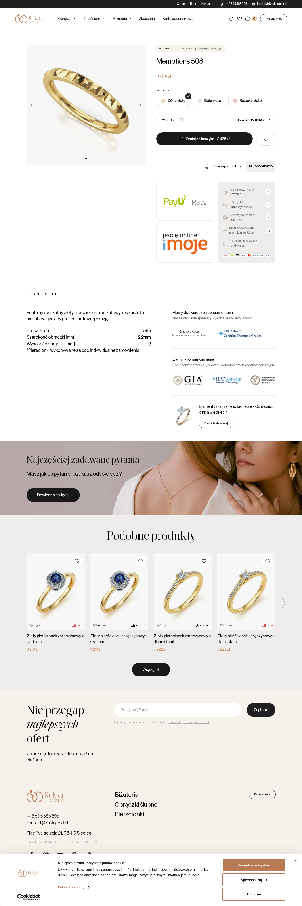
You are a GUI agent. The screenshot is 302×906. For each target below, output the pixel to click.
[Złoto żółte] (173, 101)
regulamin (174, 722)
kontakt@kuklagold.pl (47, 823)
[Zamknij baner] (295, 860)
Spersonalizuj (251, 880)
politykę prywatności (196, 722)
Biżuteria (120, 19)
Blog (193, 4)
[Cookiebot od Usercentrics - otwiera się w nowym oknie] (28, 897)
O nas (181, 4)
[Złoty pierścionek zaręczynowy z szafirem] (56, 602)
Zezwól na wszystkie (254, 865)
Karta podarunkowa (178, 19)
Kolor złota (165, 90)
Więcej (148, 670)
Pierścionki (92, 19)
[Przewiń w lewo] (32, 105)
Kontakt (207, 4)
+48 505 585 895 (260, 166)
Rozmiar (169, 120)
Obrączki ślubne (136, 805)
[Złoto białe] (209, 101)
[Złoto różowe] (247, 101)
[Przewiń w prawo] (140, 105)
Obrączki (65, 19)
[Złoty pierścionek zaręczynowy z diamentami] (183, 602)
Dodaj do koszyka (207, 139)
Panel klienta (274, 18)
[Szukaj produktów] (231, 18)
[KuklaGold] (28, 18)
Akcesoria (147, 19)
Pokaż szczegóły (71, 887)
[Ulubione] (239, 19)
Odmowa (254, 894)
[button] (265, 139)
